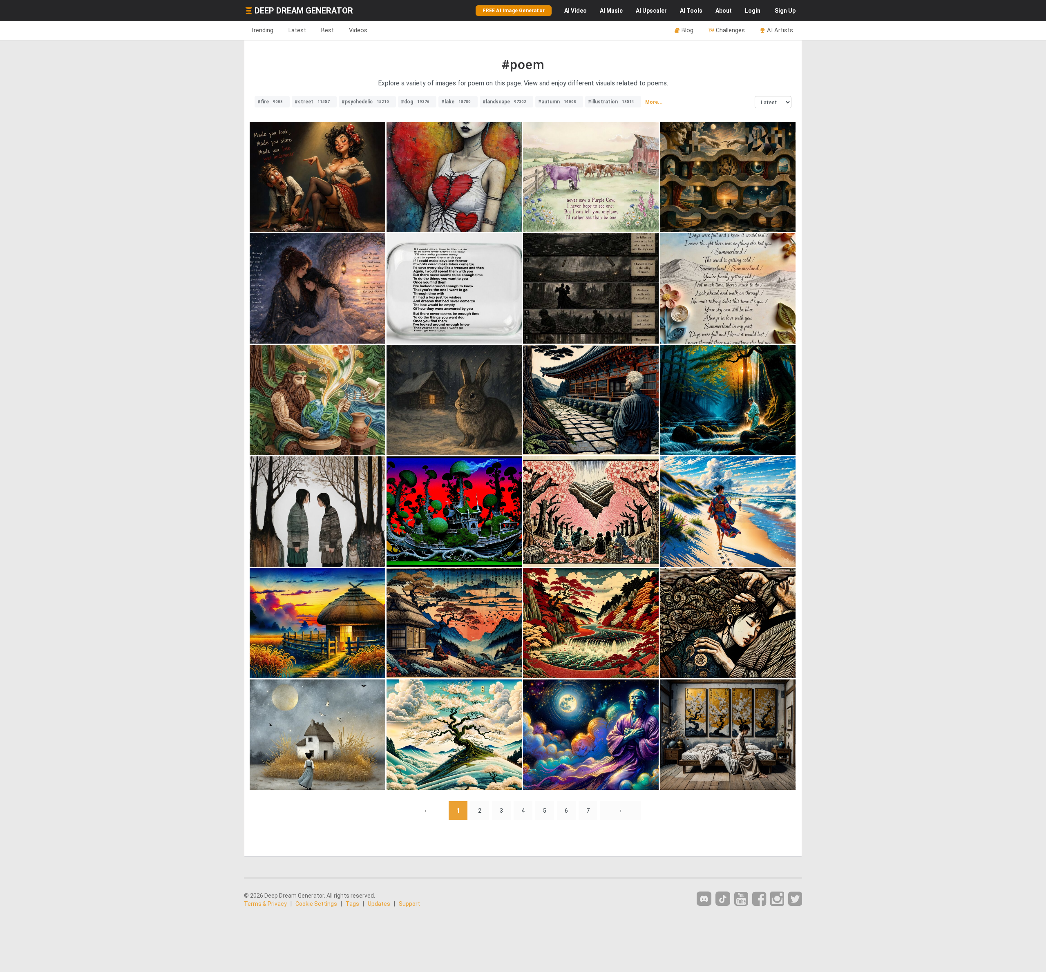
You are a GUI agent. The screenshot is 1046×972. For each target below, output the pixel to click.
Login (752, 10)
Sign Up (785, 10)
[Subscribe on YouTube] (741, 899)
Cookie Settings (316, 903)
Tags (352, 903)
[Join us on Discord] (704, 899)
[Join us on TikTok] (722, 899)
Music (611, 10)
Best (327, 30)
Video (575, 10)
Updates (379, 903)
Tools (691, 10)
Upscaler (651, 10)
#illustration (611, 102)
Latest (297, 30)
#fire (270, 102)
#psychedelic (365, 102)
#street (312, 102)
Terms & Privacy (265, 903)
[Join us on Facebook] (759, 899)
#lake (456, 102)
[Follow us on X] (795, 899)
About (723, 10)
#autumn (557, 102)
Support (409, 903)
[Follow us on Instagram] (777, 899)
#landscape (504, 102)
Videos (358, 30)
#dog (415, 102)
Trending (261, 30)
